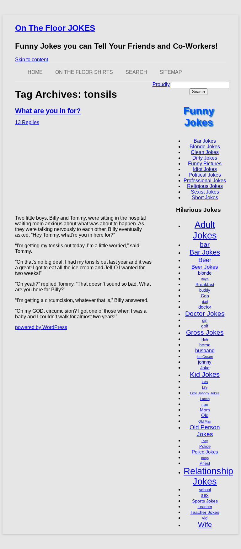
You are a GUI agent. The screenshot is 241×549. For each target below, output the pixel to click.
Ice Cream (205, 357)
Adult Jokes (205, 229)
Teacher (205, 507)
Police (205, 446)
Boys (205, 279)
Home (35, 72)
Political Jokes (205, 175)
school (205, 490)
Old (204, 415)
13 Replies (27, 122)
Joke (205, 367)
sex (205, 495)
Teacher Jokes (204, 512)
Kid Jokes (205, 374)
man (204, 404)
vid (204, 518)
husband (205, 350)
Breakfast (204, 284)
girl (204, 320)
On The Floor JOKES (55, 28)
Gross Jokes (205, 332)
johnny (205, 362)
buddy (204, 290)
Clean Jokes (205, 152)
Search (136, 72)
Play (204, 441)
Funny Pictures (205, 163)
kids (205, 382)
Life (204, 387)
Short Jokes (205, 197)
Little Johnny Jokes (205, 393)
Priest (205, 463)
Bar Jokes (205, 141)
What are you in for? (48, 111)
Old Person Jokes (205, 430)
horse (205, 344)
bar (205, 244)
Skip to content (31, 59)
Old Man (204, 421)
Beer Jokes (204, 267)
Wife (205, 525)
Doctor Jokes (205, 313)
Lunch (205, 399)
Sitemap (171, 72)
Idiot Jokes (205, 169)
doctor (204, 307)
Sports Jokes (205, 500)
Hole (204, 339)
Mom (205, 409)
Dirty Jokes (204, 158)
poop (205, 458)
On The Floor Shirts (84, 72)
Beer (205, 259)
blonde (205, 273)
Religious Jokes (205, 186)
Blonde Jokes (205, 146)
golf (204, 325)
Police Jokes (205, 451)
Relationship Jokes (208, 476)
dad (205, 302)
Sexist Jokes (205, 192)
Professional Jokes (205, 180)
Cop (205, 295)
